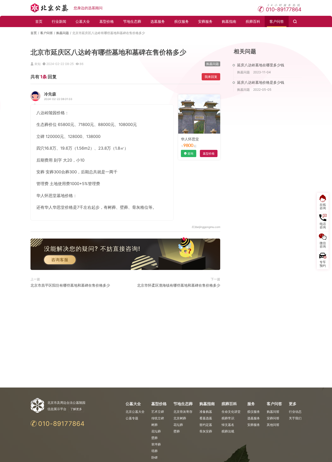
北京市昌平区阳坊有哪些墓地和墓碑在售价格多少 (70, 285)
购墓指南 (229, 21)
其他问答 (273, 425)
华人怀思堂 (190, 139)
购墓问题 (62, 33)
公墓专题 (132, 418)
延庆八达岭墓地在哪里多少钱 (260, 65)
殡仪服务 (181, 21)
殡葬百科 (253, 21)
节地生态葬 (132, 21)
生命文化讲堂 (231, 411)
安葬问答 (273, 418)
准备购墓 (205, 411)
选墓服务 (157, 21)
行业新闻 (59, 21)
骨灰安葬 (205, 431)
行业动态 (295, 411)
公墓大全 (82, 21)
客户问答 (276, 21)
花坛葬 (156, 431)
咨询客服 (59, 259)
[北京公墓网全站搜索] (295, 21)
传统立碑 (157, 418)
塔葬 (154, 451)
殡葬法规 (228, 431)
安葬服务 (205, 21)
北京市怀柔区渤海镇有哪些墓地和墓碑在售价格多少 (178, 285)
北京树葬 (179, 418)
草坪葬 (156, 444)
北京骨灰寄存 (182, 411)
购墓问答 (273, 411)
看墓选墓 (205, 418)
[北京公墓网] (49, 7)
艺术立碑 (157, 411)
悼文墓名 (228, 425)
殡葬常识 (228, 418)
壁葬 (154, 438)
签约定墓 (205, 425)
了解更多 (76, 409)
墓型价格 (106, 21)
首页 (38, 21)
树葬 (154, 425)
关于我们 (295, 418)
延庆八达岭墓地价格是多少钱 (260, 82)
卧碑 (154, 457)
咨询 (190, 153)
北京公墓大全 (135, 411)
